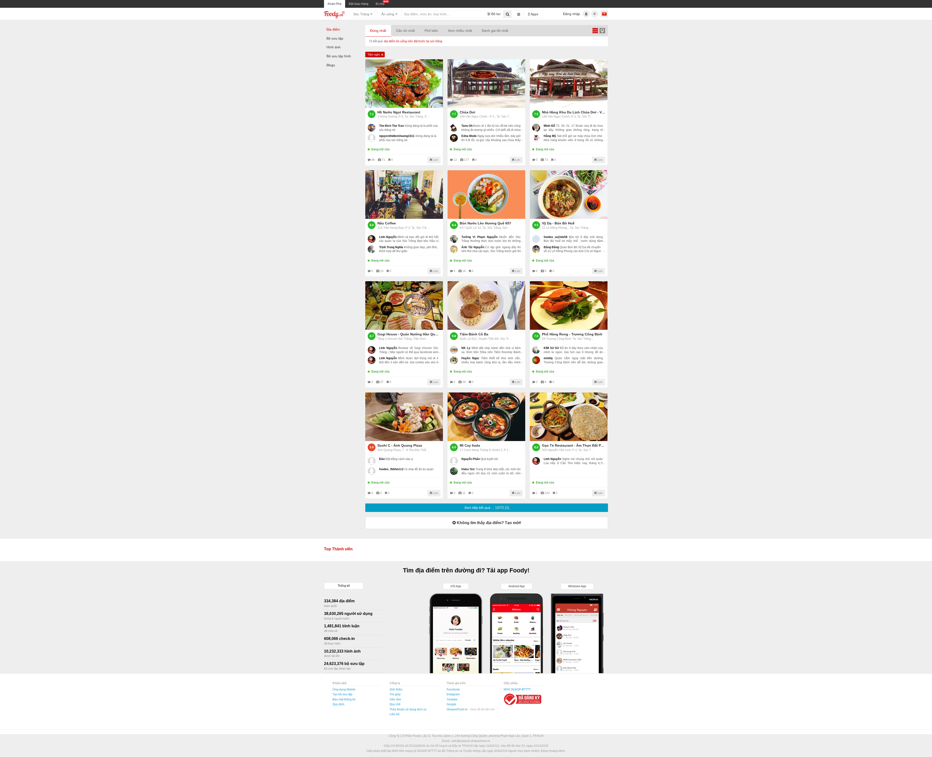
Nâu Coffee (386, 223)
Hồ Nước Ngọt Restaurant (398, 112)
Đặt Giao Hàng (358, 4)
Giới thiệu (396, 689)
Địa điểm (333, 29)
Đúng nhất (378, 31)
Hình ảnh (333, 47)
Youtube (452, 699)
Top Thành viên (338, 549)
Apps (534, 14)
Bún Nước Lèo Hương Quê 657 (485, 223)
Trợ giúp (395, 694)
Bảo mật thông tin (344, 699)
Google (451, 704)
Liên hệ (394, 714)
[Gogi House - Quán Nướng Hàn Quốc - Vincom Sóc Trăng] (404, 305)
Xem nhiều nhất (460, 31)
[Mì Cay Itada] (486, 416)
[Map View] (602, 30)
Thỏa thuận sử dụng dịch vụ (408, 709)
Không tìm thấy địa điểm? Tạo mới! (488, 523)
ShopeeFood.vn (457, 709)
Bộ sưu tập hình (338, 56)
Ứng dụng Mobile (344, 689)
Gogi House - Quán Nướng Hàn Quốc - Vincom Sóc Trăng (409, 334)
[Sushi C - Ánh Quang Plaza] (404, 416)
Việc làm (395, 699)
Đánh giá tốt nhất (495, 31)
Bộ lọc (495, 14)
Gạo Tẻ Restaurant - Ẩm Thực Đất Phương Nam (573, 445)
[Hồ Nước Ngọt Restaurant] (404, 83)
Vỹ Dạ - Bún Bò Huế (558, 223)
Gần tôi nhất (405, 31)
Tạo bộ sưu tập (342, 694)
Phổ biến (431, 31)
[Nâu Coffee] (404, 194)
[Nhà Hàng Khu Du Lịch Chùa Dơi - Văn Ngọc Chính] (568, 83)
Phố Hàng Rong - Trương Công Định (572, 334)
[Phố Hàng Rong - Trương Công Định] (568, 305)
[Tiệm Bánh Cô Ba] (486, 305)
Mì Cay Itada (470, 445)
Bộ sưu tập (334, 38)
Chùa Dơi (467, 112)
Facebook (453, 689)
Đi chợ (380, 4)
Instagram (453, 694)
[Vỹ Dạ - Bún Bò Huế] (568, 194)
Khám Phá (334, 4)
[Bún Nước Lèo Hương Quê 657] (486, 194)
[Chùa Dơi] (486, 83)
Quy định (338, 704)
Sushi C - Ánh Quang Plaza (399, 445)
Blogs (330, 65)
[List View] (595, 30)
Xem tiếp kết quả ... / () (486, 508)
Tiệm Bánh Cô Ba (474, 334)
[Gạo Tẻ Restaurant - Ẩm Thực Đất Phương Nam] (568, 416)
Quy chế (395, 704)
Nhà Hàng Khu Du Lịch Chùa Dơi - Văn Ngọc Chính (573, 112)
